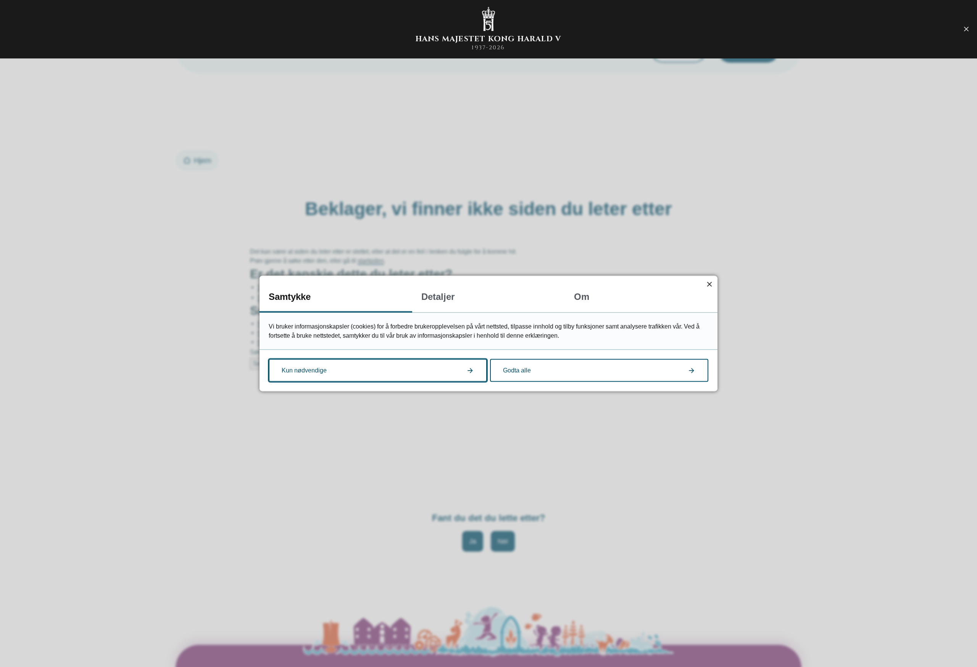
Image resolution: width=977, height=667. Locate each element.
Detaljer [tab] (438, 296)
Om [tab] (581, 296)
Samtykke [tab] (290, 296)
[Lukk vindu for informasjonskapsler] (709, 284)
